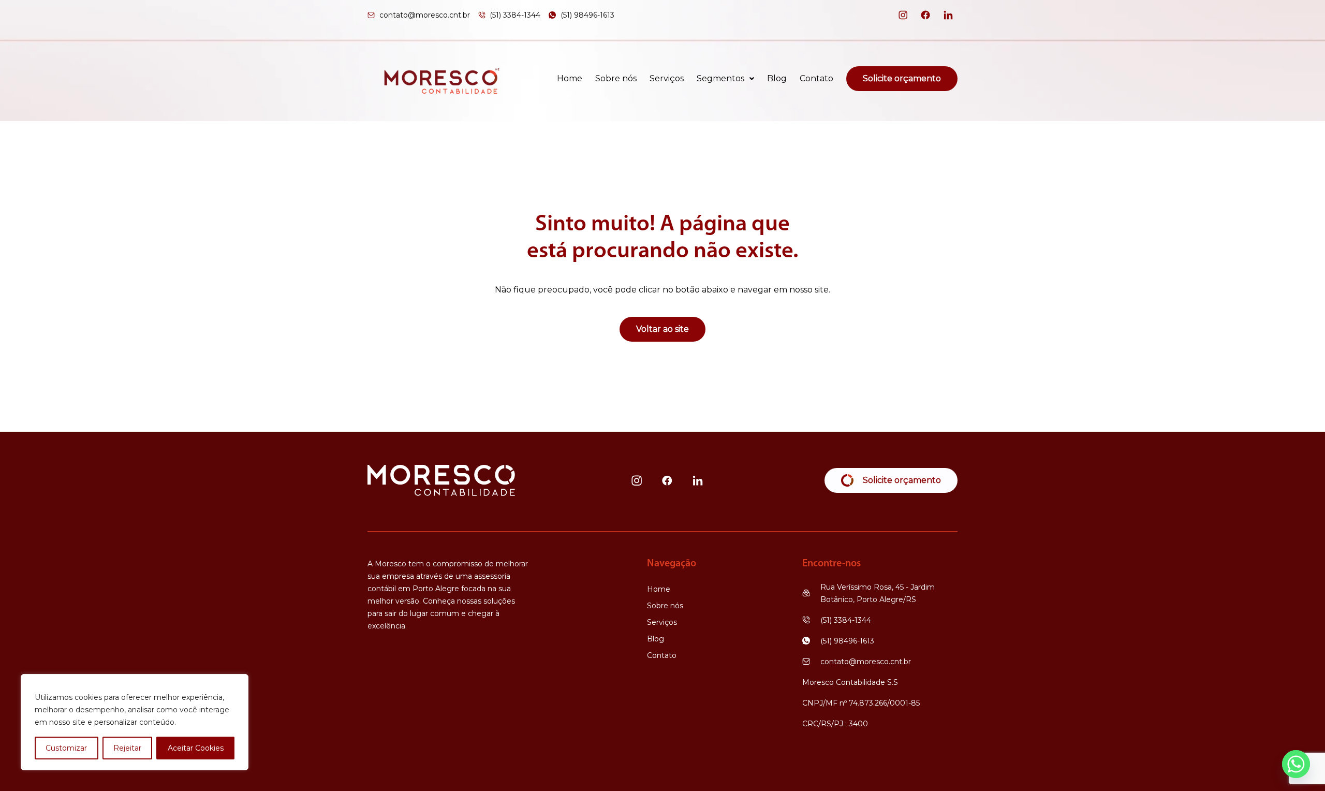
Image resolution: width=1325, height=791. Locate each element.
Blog (777, 79)
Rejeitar (127, 748)
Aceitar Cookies (196, 748)
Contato (816, 79)
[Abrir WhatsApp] (1299, 765)
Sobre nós (616, 79)
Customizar (66, 748)
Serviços (667, 79)
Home (569, 79)
